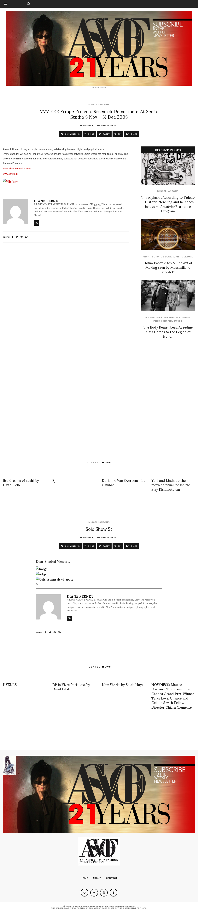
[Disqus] (66, 296)
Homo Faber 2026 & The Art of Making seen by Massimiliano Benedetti (167, 267)
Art (178, 256)
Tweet (177, 321)
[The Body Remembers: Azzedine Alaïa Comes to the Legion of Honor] (168, 295)
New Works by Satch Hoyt (122, 684)
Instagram (183, 317)
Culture (187, 256)
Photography (162, 321)
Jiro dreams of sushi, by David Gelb (21, 482)
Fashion (169, 317)
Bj (53, 480)
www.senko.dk (10, 174)
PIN (119, 134)
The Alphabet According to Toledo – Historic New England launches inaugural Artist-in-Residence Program (168, 204)
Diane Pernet (110, 125)
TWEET (106, 134)
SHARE (90, 134)
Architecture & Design (158, 256)
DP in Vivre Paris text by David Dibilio (71, 686)
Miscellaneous (99, 104)
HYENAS (10, 684)
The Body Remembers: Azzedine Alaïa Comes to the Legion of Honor (168, 331)
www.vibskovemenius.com (17, 168)
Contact (111, 878)
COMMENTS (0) (72, 134)
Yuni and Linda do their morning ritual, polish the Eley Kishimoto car (170, 484)
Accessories (153, 317)
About (97, 878)
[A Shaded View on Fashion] (99, 48)
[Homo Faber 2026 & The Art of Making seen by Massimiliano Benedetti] (168, 234)
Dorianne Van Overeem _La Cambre (123, 482)
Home (84, 878)
